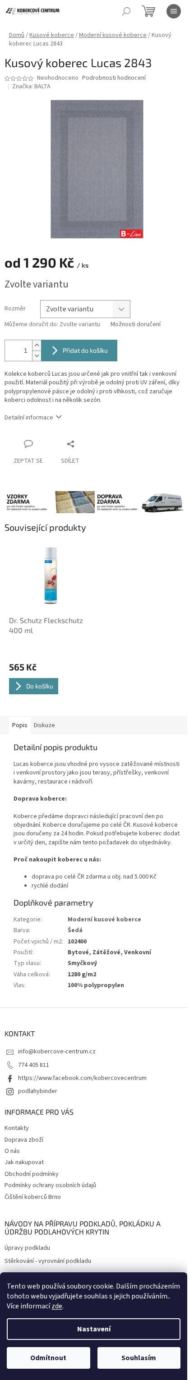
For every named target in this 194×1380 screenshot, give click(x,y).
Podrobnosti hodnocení (114, 78)
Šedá (75, 930)
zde (56, 1306)
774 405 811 (33, 1065)
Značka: (31, 86)
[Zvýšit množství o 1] (36, 345)
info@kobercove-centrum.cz (57, 1051)
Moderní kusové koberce (104, 919)
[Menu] (174, 11)
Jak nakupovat (24, 1162)
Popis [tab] (20, 725)
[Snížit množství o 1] (36, 356)
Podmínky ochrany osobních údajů (50, 1185)
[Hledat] (126, 11)
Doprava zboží (24, 1139)
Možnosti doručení (136, 324)
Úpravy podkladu (27, 1248)
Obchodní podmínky (32, 1174)
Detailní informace (29, 417)
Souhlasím (138, 1358)
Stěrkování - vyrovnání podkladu (48, 1261)
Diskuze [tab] (44, 725)
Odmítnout (48, 1358)
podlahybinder (37, 1091)
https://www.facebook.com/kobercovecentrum (82, 1078)
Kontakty (17, 1128)
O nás (12, 1151)
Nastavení (94, 1329)
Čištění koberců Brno (33, 1197)
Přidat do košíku (85, 350)
